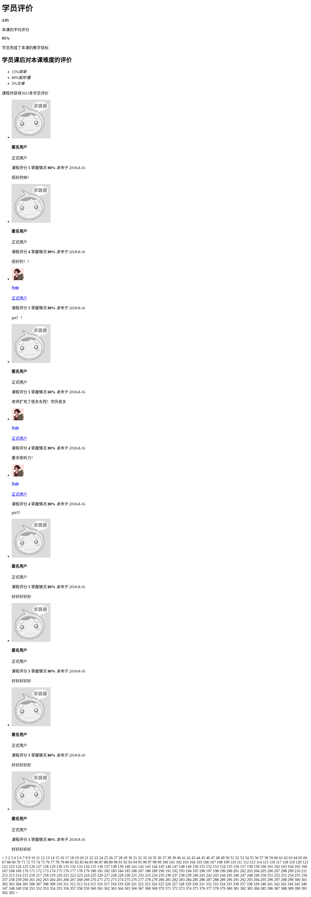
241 (202, 875)
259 (19, 880)
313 (80, 884)
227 (107, 875)
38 (169, 858)
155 (229, 866)
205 (263, 871)
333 (216, 884)
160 (263, 866)
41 (184, 858)
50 (227, 858)
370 (161, 888)
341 (270, 884)
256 (304, 875)
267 (73, 880)
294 (257, 880)
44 (198, 858)
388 (284, 888)
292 (243, 880)
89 (111, 862)
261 (32, 880)
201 (236, 871)
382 (243, 888)
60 (276, 858)
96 (145, 862)
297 (277, 880)
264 (53, 880)
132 (73, 866)
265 (59, 880)
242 (209, 875)
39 (174, 858)
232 (141, 875)
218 (46, 875)
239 (189, 875)
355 (59, 888)
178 (80, 871)
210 (297, 871)
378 (216, 888)
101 (172, 862)
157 (243, 866)
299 (291, 880)
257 (5, 880)
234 (155, 875)
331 (202, 884)
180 (93, 871)
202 (243, 871)
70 (19, 862)
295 (263, 880)
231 (134, 875)
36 (159, 858)
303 (12, 884)
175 (59, 871)
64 (296, 858)
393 (12, 893)
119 (292, 862)
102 (179, 862)
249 (257, 875)
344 (290, 884)
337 (243, 884)
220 (59, 875)
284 (189, 880)
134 (87, 866)
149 (189, 866)
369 (155, 888)
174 (53, 871)
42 (189, 858)
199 (223, 871)
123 (12, 866)
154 (223, 866)
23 (96, 858)
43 (193, 858)
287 (209, 880)
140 (127, 866)
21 (87, 858)
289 (223, 880)
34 (150, 858)
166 (304, 866)
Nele (15, 287)
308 (46, 884)
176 (66, 871)
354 (53, 888)
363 (114, 888)
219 (53, 875)
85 (91, 862)
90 (116, 862)
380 (229, 888)
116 (272, 862)
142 (141, 866)
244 (223, 875)
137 (107, 866)
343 (284, 884)
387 (277, 888)
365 (127, 888)
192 (175, 871)
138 (114, 866)
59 (271, 858)
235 (161, 875)
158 (250, 866)
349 (19, 888)
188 (148, 871)
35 (155, 858)
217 (39, 875)
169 (19, 871)
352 (39, 888)
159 (257, 866)
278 (148, 880)
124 (19, 866)
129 (53, 866)
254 (291, 875)
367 (141, 888)
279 (155, 880)
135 (93, 866)
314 (86, 884)
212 (5, 875)
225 (93, 875)
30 (130, 858)
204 (257, 871)
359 (87, 888)
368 (148, 888)
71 (23, 862)
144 (155, 866)
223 (80, 875)
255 (297, 875)
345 (297, 884)
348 (12, 888)
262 (39, 880)
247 (243, 875)
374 (189, 888)
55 (252, 858)
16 (62, 858)
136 (100, 866)
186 (134, 871)
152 (209, 866)
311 (66, 884)
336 (236, 884)
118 (286, 862)
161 (270, 866)
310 (59, 884)
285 (195, 880)
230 (127, 875)
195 (195, 871)
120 (299, 862)
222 (73, 875)
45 (203, 858)
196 (202, 871)
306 (32, 884)
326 (168, 884)
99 (159, 862)
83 (82, 862)
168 (12, 871)
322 (141, 884)
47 (213, 858)
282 (175, 880)
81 (72, 862)
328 (182, 884)
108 (220, 862)
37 (164, 858)
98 (155, 862)
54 (247, 858)
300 (297, 880)
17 (67, 858)
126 (32, 866)
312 (73, 884)
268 (80, 880)
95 (140, 862)
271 (100, 880)
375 (195, 888)
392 (5, 893)
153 (216, 866)
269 (87, 880)
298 (284, 880)
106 (206, 862)
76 (48, 862)
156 (236, 866)
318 (114, 884)
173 (46, 871)
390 (297, 888)
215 (25, 875)
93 (130, 862)
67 (4, 862)
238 (182, 875)
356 (66, 888)
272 (107, 880)
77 (53, 862)
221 (66, 875)
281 (168, 880)
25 (106, 858)
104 (193, 862)
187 (141, 871)
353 (46, 888)
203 (250, 871)
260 (25, 880)
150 (195, 866)
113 (253, 862)
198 (216, 871)
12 (43, 858)
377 (209, 888)
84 (87, 862)
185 (127, 871)
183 (114, 871)
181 (100, 871)
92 (125, 862)
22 (91, 858)
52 (237, 858)
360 (93, 888)
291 (236, 880)
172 (39, 871)
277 (141, 880)
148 (182, 866)
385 (263, 888)
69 (14, 862)
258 (12, 880)
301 (304, 880)
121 (305, 862)
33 (145, 858)
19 (77, 858)
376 (202, 888)
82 (77, 862)
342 (277, 884)
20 (82, 858)
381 (236, 888)
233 (148, 875)
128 (46, 866)
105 (199, 862)
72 (28, 862)
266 (66, 880)
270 (93, 880)
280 (161, 880)
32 (140, 858)
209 (291, 871)
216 (32, 875)
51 (232, 858)
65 (300, 858)
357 (73, 888)
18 (72, 858)
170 (25, 871)
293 (250, 880)
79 (62, 862)
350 (25, 888)
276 (134, 880)
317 (107, 884)
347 (5, 888)
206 (270, 871)
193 (182, 871)
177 (73, 871)
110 (233, 862)
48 (218, 858)
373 (182, 888)
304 (19, 884)
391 (304, 888)
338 (250, 884)
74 (38, 862)
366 (134, 888)
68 (9, 862)
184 (121, 871)
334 (222, 884)
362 (107, 888)
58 (266, 858)
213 (12, 875)
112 (246, 862)
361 (100, 888)
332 (209, 884)
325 (161, 884)
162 (277, 866)
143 (148, 866)
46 (208, 858)
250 (263, 875)
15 (57, 858)
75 (43, 862)
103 (186, 862)
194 (189, 871)
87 (101, 862)
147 (175, 866)
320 (127, 884)
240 (195, 875)
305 (25, 884)
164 (291, 866)
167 (5, 871)
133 (80, 866)
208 (284, 871)
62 (286, 858)
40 (179, 858)
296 (270, 880)
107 (213, 862)
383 (250, 888)
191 (168, 871)
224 (87, 875)
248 (250, 875)
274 (121, 880)
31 (135, 858)
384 (257, 888)
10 (33, 858)
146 (168, 866)
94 (135, 862)
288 (216, 880)
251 (270, 875)
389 (291, 888)
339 (256, 884)
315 (93, 884)
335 (229, 884)
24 (101, 858)
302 (5, 884)
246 (236, 875)
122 (5, 866)
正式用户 (19, 298)
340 (263, 884)
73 (33, 862)
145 (161, 866)
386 (270, 888)
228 (114, 875)
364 (121, 888)
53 (242, 858)
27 (116, 858)
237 (175, 875)
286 (202, 880)
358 (80, 888)
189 (155, 871)
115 (266, 862)
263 (46, 880)
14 (53, 858)
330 (195, 884)
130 (59, 866)
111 (240, 862)
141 (134, 866)
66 (305, 858)
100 (165, 862)
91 (121, 862)
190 (161, 871)
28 (121, 858)
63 (291, 858)
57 (261, 858)
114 (259, 862)
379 (223, 888)
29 (125, 858)
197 (209, 871)
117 (279, 862)
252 (277, 875)
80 (67, 862)
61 (281, 858)
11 (38, 858)
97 (150, 862)
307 (39, 884)
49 (223, 858)
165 (297, 866)
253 (284, 875)
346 (304, 884)
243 (216, 875)
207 (277, 871)
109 (227, 862)
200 (229, 871)
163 (284, 866)
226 (100, 875)
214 (19, 875)
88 (106, 862)
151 (202, 866)
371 (168, 888)
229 (121, 875)
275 (127, 880)
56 (257, 858)
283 (182, 880)
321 (134, 884)
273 (114, 880)
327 (175, 884)
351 (32, 888)
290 (229, 880)
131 (66, 866)
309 (53, 884)
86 (96, 862)
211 (304, 871)
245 (229, 875)
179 (87, 871)
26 (111, 858)
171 (32, 871)
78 (57, 862)
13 (48, 858)
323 (148, 884)
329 (188, 884)
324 (154, 884)
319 (120, 884)
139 (121, 866)
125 (25, 866)
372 (175, 888)
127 (39, 866)
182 (107, 871)
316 (100, 884)
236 (168, 875)
